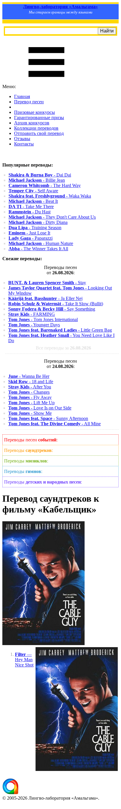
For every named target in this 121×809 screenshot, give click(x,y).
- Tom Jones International (43, 319)
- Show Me (30, 413)
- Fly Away (30, 397)
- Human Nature (41, 243)
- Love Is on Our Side (39, 407)
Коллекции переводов (36, 128)
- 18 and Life (30, 381)
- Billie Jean (37, 180)
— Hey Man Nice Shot (24, 659)
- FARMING (31, 314)
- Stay (47, 282)
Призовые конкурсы (34, 112)
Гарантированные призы (39, 117)
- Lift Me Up (31, 402)
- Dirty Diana (38, 222)
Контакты (24, 143)
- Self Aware (33, 190)
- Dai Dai (40, 174)
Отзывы (22, 138)
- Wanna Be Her (28, 376)
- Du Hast (30, 211)
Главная (22, 96)
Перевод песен (29, 101)
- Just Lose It (29, 232)
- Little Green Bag (60, 330)
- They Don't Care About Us (52, 217)
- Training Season (35, 227)
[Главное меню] (46, 81)
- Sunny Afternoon (48, 418)
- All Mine (54, 423)
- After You (29, 386)
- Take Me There (31, 206)
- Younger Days (34, 324)
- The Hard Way (45, 185)
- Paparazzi (31, 238)
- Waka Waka (50, 195)
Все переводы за (63, 347)
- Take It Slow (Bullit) (55, 303)
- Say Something (51, 308)
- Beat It (33, 201)
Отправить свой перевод (39, 133)
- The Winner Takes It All (38, 248)
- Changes (29, 392)
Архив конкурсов (31, 122)
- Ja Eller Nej (45, 298)
